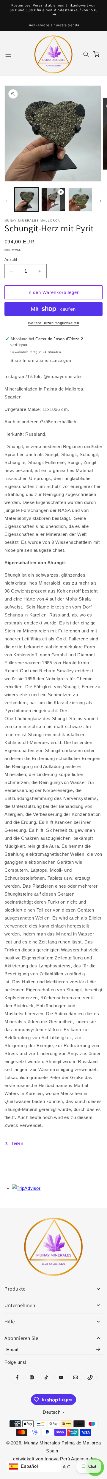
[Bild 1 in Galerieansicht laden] (26, 199)
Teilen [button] (17, 1143)
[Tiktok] (46, 1377)
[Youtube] (60, 1377)
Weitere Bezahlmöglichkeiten (53, 323)
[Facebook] (17, 1377)
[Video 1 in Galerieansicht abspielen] (53, 199)
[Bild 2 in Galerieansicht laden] (80, 199)
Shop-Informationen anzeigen (40, 360)
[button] (8, 54)
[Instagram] (31, 1377)
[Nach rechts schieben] (100, 201)
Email (12, 1349)
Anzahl (10, 259)
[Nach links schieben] (6, 201)
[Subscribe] (98, 1349)
